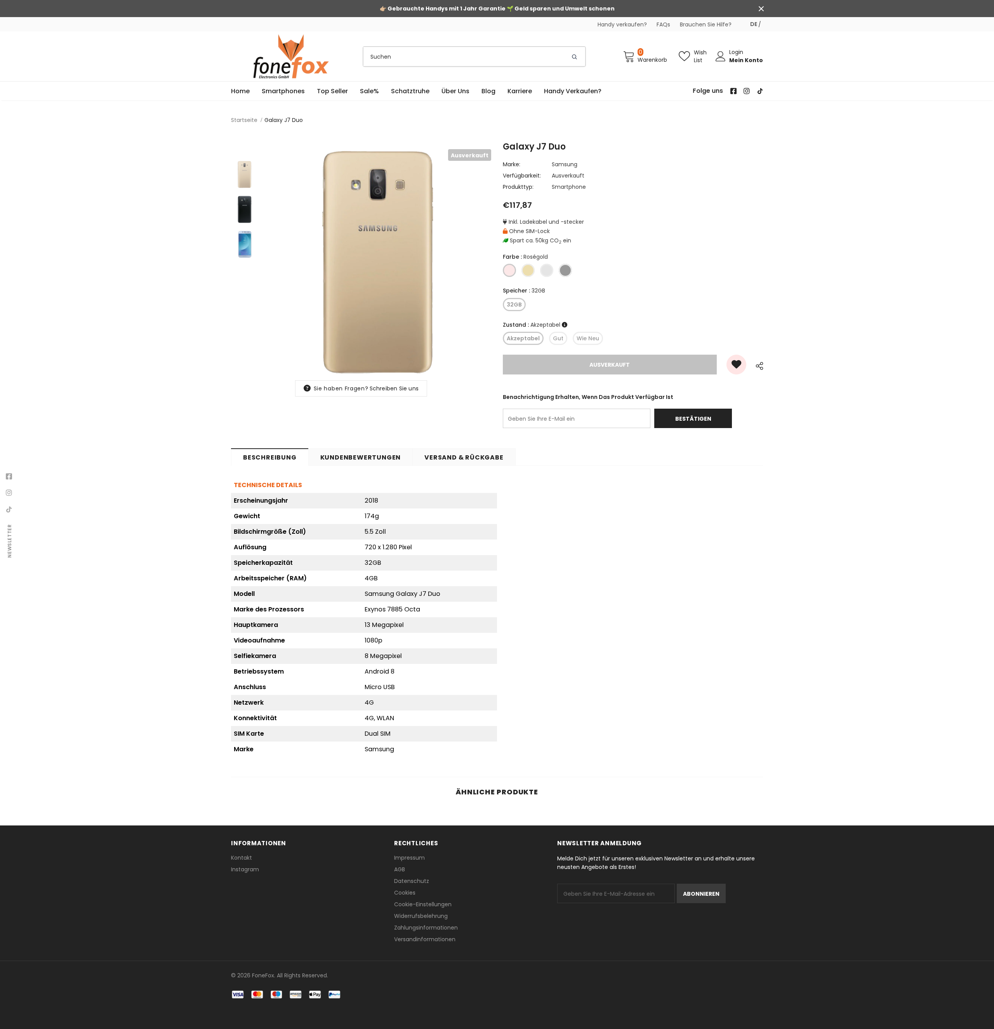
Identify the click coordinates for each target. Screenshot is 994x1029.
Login (736, 52)
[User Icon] (720, 56)
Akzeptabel (523, 338)
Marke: (511, 164)
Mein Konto (746, 60)
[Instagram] (9, 493)
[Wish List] (736, 364)
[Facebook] (9, 477)
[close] (761, 8)
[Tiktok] (9, 509)
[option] (378, 261)
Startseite (244, 120)
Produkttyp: (518, 187)
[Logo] (291, 56)
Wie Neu (588, 338)
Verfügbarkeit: (522, 175)
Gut (558, 338)
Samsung (564, 164)
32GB (514, 304)
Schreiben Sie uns (394, 388)
